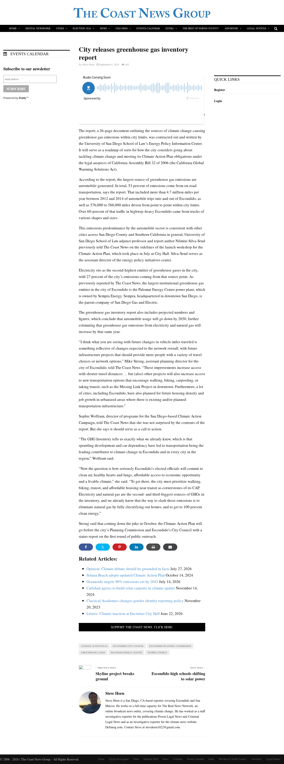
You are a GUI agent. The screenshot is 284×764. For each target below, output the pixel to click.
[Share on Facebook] (86, 547)
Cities (60, 28)
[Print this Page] (153, 547)
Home (13, 28)
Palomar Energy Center (126, 652)
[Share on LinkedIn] (136, 547)
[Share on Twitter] (103, 547)
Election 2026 (82, 28)
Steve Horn (88, 64)
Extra (170, 28)
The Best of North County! (201, 28)
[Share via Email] (170, 547)
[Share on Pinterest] (119, 547)
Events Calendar (148, 28)
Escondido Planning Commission (170, 646)
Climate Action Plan (94, 646)
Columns (122, 28)
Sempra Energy (157, 652)
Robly (22, 98)
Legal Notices (256, 28)
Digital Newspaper (38, 28)
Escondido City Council (128, 646)
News (103, 28)
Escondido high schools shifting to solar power (178, 676)
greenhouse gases (93, 652)
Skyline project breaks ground (115, 676)
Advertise (231, 28)
